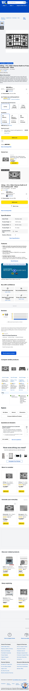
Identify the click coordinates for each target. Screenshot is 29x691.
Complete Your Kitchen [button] (14, 461)
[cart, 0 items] (27, 2)
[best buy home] (4, 2)
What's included (6, 99)
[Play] (14, 270)
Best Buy (3, 17)
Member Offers (20, 668)
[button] (5, 5)
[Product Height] (10, 221)
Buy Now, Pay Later (5, 670)
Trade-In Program (5, 657)
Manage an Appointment (22, 652)
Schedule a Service (21, 650)
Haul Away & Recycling (21, 657)
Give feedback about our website (19, 679)
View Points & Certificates (22, 666)
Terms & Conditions (15, 99)
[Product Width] (10, 224)
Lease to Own (4, 668)
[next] (25, 107)
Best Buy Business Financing (7, 672)
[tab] (5, 412)
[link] (8, 353)
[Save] (2, 141)
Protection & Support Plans (22, 655)
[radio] (5, 119)
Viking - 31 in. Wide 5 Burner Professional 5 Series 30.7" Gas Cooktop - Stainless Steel (13, 380)
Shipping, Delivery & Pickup (7, 648)
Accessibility (3, 683)
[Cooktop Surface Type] (13, 231)
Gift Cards (3, 659)
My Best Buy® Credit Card (6, 664)
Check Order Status (5, 646)
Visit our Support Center (22, 646)
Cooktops (14, 17)
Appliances (8, 17)
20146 (10, 125)
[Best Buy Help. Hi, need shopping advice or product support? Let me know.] (25, 686)
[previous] (3, 107)
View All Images (5, 377)
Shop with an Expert (21, 648)
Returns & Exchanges (5, 650)
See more (4, 390)
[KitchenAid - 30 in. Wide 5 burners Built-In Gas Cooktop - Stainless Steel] (5, 159)
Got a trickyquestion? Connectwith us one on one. (15, 685)
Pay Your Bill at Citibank (6, 666)
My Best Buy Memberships (22, 664)
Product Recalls (4, 655)
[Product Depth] (10, 227)
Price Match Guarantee (6, 652)
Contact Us (19, 659)
